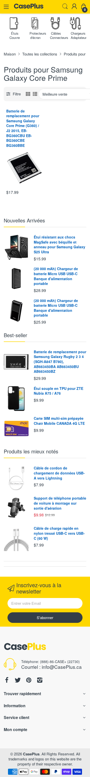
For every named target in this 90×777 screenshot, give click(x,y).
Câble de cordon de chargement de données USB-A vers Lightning (59, 472)
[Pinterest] (29, 680)
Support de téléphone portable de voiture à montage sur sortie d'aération (60, 503)
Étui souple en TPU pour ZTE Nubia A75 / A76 (58, 391)
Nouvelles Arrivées (24, 220)
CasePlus (31, 754)
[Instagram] (40, 680)
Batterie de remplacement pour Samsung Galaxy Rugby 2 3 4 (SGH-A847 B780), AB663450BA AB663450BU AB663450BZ (60, 361)
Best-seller (15, 335)
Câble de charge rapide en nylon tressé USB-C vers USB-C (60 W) (59, 533)
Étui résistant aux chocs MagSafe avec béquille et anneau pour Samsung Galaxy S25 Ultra (59, 244)
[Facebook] (7, 680)
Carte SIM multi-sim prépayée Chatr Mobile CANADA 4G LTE (59, 421)
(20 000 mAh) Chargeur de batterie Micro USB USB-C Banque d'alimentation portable (56, 276)
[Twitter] (18, 680)
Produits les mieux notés (31, 451)
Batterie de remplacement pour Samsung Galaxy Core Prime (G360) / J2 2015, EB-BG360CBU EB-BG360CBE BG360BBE (22, 128)
